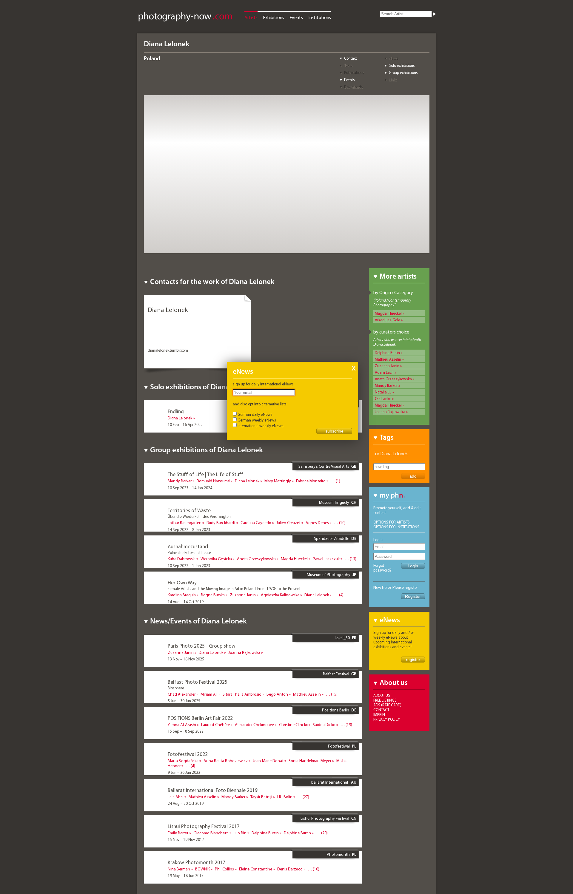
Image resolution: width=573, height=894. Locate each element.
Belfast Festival (336, 674)
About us (381, 695)
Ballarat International (330, 782)
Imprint (380, 714)
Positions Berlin (335, 710)
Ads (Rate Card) (387, 704)
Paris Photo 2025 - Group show (201, 646)
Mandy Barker (386, 385)
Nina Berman (179, 869)
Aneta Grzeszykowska (393, 378)
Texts (348, 65)
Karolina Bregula (182, 594)
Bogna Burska (213, 594)
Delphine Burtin (387, 352)
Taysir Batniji (261, 796)
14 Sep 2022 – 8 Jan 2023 (189, 529)
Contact (350, 58)
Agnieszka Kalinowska (280, 594)
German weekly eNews (257, 420)
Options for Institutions (396, 526)
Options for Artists (391, 522)
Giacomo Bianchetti (211, 833)
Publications (354, 72)
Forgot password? (382, 567)
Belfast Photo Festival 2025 (197, 682)
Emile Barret (178, 833)
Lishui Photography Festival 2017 (204, 826)
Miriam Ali (209, 694)
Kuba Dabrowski (181, 558)
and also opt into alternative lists (259, 404)
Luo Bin (240, 833)
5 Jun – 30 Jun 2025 (184, 700)
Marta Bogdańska (183, 760)
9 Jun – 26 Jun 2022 (184, 772)
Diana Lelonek (180, 418)
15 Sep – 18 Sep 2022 (186, 731)
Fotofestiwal (339, 746)
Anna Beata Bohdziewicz (226, 760)
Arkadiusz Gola (387, 319)
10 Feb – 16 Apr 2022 (185, 424)
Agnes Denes (317, 522)
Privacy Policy (386, 719)
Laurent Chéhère (215, 724)
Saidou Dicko (324, 724)
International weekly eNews (261, 425)
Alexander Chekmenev (254, 724)
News (393, 58)
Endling (176, 411)
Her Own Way (182, 582)
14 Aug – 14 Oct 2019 (186, 601)
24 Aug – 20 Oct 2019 (186, 803)
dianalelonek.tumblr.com (168, 350)
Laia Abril (176, 796)
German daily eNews (255, 414)
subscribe (334, 431)
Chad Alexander (181, 694)
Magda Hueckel (294, 558)
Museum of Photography (328, 574)
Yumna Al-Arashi (182, 724)
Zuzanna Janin (387, 365)
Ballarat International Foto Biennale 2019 (213, 790)
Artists (251, 17)
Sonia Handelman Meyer (310, 760)
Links (393, 79)
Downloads (353, 86)
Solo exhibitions (402, 65)
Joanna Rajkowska (390, 411)
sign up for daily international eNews (263, 384)
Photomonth (338, 854)
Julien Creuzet (288, 522)
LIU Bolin (284, 796)
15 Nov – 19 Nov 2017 (186, 839)
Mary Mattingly (277, 481)
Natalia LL (383, 392)
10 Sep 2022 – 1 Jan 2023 (189, 565)
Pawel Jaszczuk (326, 558)
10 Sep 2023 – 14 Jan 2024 (190, 487)
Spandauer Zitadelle (331, 538)
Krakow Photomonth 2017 (196, 862)
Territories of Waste (189, 510)
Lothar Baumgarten (184, 522)
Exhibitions (273, 17)
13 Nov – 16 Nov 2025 (186, 659)
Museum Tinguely (334, 502)
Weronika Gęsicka (216, 558)
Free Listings (385, 700)
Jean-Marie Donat (268, 760)
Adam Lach (384, 372)
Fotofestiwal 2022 (188, 754)
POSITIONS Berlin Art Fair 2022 (200, 718)
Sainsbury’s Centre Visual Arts (323, 466)
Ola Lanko (383, 398)
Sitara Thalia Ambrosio (242, 694)
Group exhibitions (403, 72)
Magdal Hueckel (388, 313)
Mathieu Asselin (388, 359)
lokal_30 (342, 637)
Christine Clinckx (293, 724)
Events (296, 17)
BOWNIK (202, 869)
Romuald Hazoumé (213, 481)
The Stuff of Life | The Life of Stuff (205, 474)
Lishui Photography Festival (325, 818)
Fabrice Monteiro (311, 481)
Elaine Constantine (255, 869)
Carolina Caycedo (256, 522)
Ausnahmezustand (188, 546)
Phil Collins (224, 869)
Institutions (319, 17)
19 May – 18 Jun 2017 (186, 875)
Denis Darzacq (290, 869)
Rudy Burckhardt (221, 522)
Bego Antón (277, 694)
